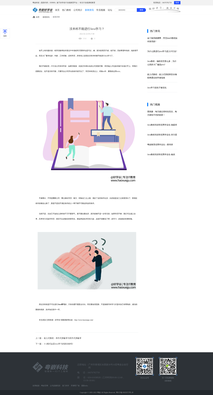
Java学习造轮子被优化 (157, 88)
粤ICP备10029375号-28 (124, 392)
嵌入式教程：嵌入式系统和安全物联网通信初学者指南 (162, 76)
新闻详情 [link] (56, 17)
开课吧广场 (75, 386)
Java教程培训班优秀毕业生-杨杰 (161, 154)
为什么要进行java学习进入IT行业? (162, 51)
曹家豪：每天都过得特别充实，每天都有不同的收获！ (162, 113)
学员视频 (100, 10)
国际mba (84, 386)
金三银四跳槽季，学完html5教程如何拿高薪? (162, 39)
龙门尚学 (65, 386)
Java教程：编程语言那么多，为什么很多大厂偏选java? (161, 63)
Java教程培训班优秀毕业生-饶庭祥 (162, 125)
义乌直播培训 (55, 386)
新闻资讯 (89, 10)
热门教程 (66, 10)
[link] (37, 17)
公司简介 (77, 10)
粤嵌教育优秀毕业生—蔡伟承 (160, 145)
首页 (57, 10)
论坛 (110, 10)
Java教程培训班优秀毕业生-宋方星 (162, 135)
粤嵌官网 (44, 386)
